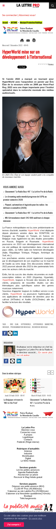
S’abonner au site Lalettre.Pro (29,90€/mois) (28, 491)
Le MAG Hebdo (28, 461)
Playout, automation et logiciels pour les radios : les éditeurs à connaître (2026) (25, 206)
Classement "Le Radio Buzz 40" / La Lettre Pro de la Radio (29, 191)
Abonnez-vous (28, 430)
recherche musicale (40, 327)
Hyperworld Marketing (43, 324)
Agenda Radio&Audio (28, 472)
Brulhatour (8, 343)
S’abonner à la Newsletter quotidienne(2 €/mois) (28, 493)
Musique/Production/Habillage (31, 22)
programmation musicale (20, 327)
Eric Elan (14, 324)
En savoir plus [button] (35, 518)
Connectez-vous (28, 432)
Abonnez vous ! (27, 15)
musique (6, 327)
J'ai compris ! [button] (14, 524)
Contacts (28, 439)
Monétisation (28, 456)
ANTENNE (14, 22)
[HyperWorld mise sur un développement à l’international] (28, 307)
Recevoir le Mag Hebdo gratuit (28, 477)
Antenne (28, 451)
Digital (28, 458)
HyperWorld (33, 230)
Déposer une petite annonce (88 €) (28, 486)
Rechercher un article (28, 474)
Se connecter (9, 15)
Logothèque (28, 437)
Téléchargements (28, 498)
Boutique (28, 496)
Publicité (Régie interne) (28, 442)
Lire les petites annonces (28, 470)
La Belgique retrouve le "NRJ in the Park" (13, 401)
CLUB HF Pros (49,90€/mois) (28, 488)
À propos (28, 434)
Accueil (5, 22)
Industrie (28, 453)
